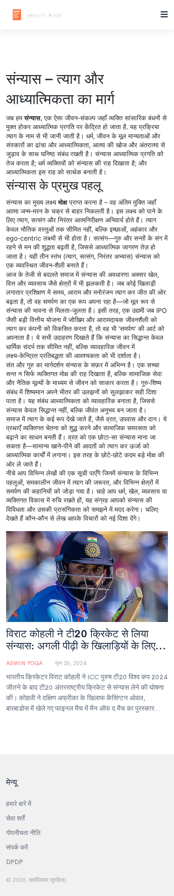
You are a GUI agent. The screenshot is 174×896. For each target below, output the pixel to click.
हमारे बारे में (18, 804)
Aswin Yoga (24, 663)
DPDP (14, 862)
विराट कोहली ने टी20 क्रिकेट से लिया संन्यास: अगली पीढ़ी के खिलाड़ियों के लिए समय (80, 640)
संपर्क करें (17, 847)
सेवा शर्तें (15, 818)
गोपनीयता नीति (23, 833)
